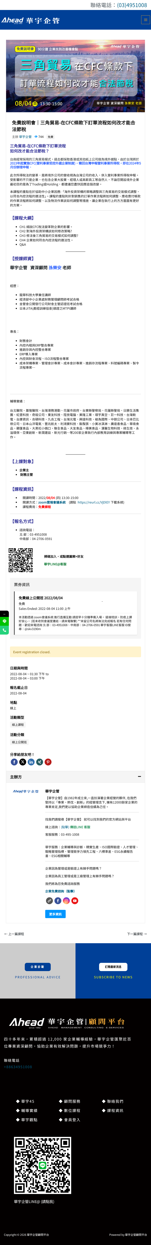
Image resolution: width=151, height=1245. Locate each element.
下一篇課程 (137, 933)
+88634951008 (18, 1066)
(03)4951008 (132, 5)
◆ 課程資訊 (113, 1110)
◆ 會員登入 (70, 1119)
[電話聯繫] (4, 630)
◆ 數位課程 (70, 1110)
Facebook (14, 762)
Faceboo (57, 900)
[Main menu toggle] (145, 19)
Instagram (66, 900)
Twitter (22, 762)
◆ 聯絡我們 (113, 1101)
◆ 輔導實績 (27, 1110)
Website (49, 900)
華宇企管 (25, 136)
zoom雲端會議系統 (52, 502)
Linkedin (31, 762)
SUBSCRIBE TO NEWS (113, 977)
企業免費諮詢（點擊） (61, 891)
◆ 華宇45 (25, 1101)
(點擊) (75, 827)
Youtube (74, 900)
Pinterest (48, 762)
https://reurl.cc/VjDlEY (94, 502)
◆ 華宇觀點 (27, 1119)
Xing (39, 762)
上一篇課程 (14, 933)
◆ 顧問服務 (70, 1101)
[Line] (4, 621)
